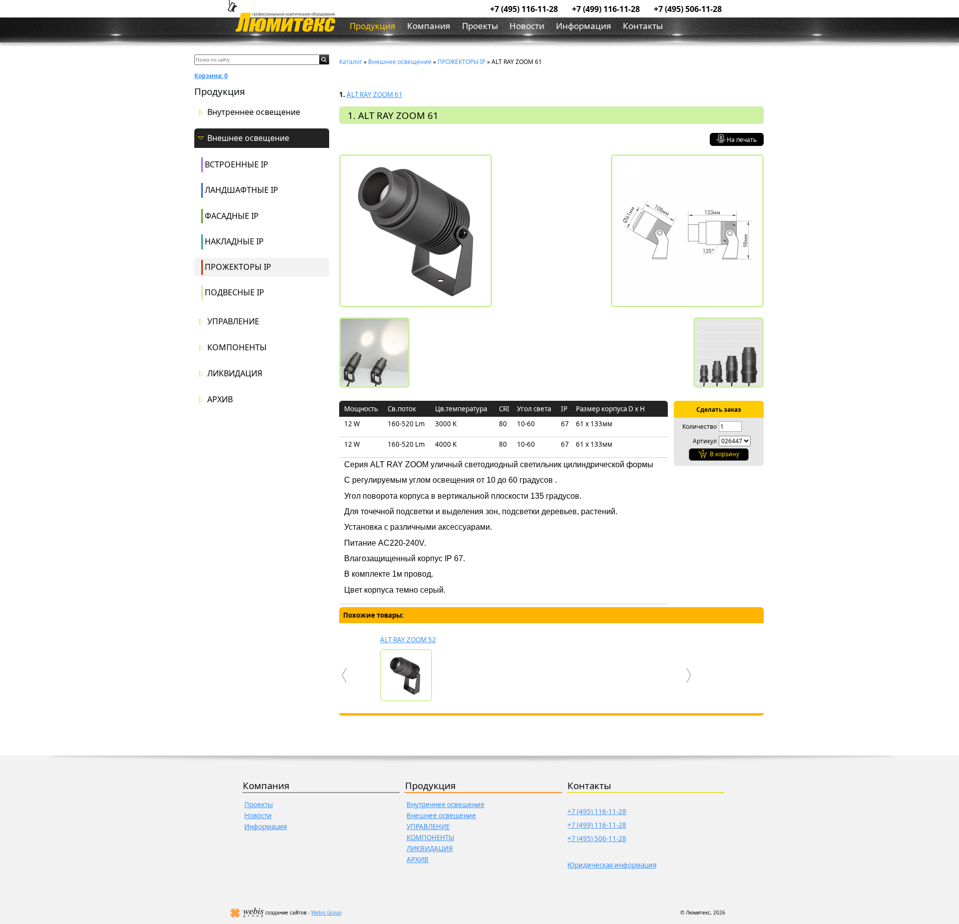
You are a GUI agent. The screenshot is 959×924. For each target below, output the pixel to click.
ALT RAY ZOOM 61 (375, 94)
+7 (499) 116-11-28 (606, 8)
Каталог (350, 61)
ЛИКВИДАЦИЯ (234, 373)
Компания (429, 25)
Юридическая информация (611, 865)
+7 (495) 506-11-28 (688, 8)
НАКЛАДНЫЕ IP (234, 241)
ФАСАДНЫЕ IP (232, 215)
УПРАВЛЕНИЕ (233, 321)
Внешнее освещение (248, 138)
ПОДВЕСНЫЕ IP (234, 292)
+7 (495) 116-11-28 (524, 8)
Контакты (643, 25)
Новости (526, 25)
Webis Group (326, 912)
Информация (583, 25)
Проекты (480, 25)
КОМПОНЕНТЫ (237, 347)
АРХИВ (220, 399)
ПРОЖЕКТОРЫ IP (238, 266)
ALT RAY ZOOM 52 (408, 639)
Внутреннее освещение (253, 112)
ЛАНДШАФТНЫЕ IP (241, 189)
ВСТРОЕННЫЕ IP (236, 164)
